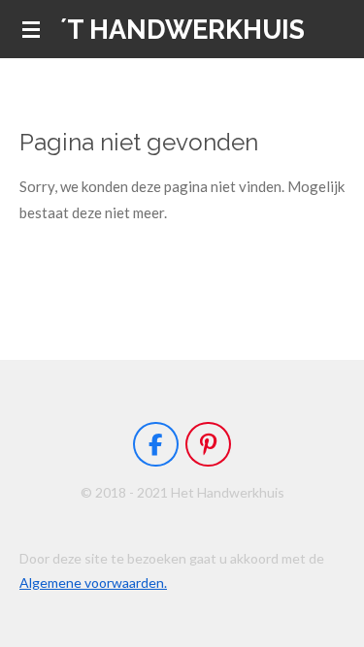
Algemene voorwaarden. (93, 582)
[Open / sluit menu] (31, 29)
